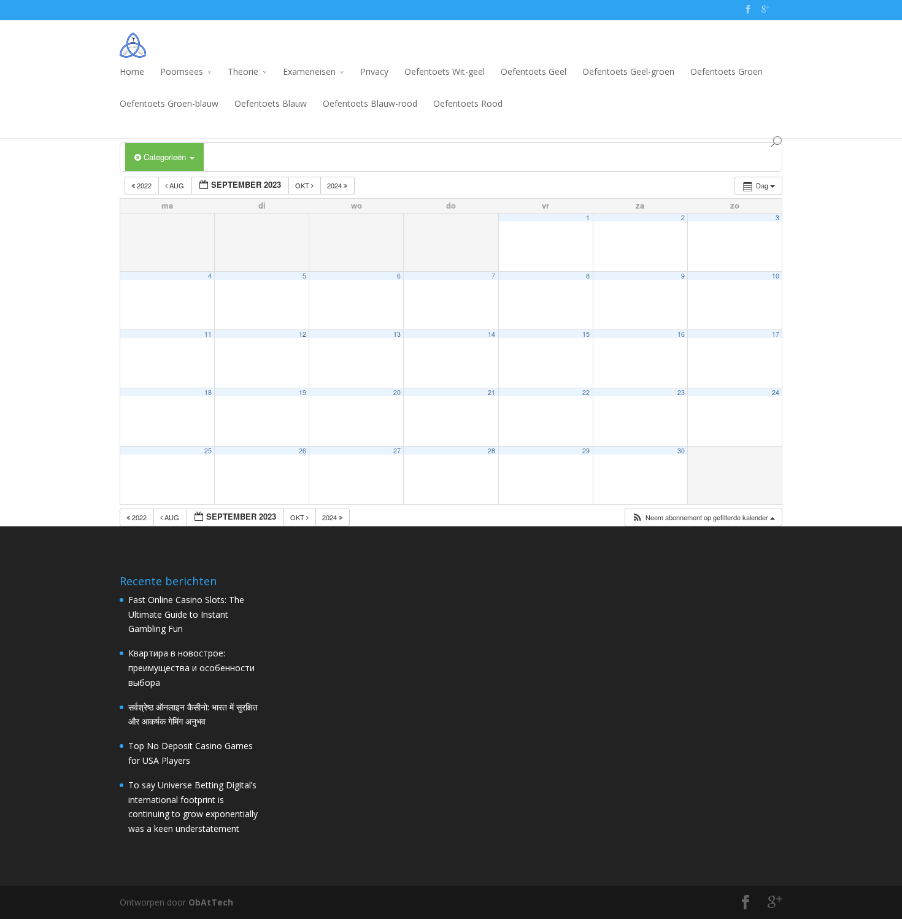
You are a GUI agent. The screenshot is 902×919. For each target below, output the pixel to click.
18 (208, 392)
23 (681, 392)
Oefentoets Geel (533, 71)
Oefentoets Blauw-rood (370, 103)
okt (303, 185)
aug (177, 185)
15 (586, 334)
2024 (335, 185)
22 (586, 392)
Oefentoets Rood (468, 103)
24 (775, 392)
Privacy (374, 71)
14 (491, 334)
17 (775, 334)
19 (302, 392)
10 (775, 275)
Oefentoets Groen (726, 71)
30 (681, 450)
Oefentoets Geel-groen (628, 71)
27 (397, 450)
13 (397, 334)
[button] (703, 517)
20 (397, 392)
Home (132, 71)
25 (208, 450)
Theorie (243, 71)
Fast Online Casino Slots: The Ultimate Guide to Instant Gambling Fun (186, 614)
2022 (144, 185)
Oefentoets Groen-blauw (169, 103)
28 (491, 450)
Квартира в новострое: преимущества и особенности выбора (191, 667)
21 (491, 392)
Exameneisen (309, 71)
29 (586, 450)
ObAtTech (210, 902)
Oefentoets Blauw (270, 103)
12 (302, 334)
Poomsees (181, 71)
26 (302, 450)
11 (208, 334)
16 (681, 334)
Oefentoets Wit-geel (444, 71)
